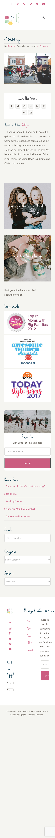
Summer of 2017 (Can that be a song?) (25, 486)
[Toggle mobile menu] (49, 17)
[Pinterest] (10, 633)
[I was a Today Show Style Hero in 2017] (27, 372)
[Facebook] (10, 623)
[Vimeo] (10, 644)
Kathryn (11, 46)
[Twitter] (10, 638)
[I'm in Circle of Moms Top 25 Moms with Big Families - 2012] (27, 313)
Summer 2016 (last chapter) (20, 509)
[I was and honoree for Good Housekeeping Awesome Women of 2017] (27, 337)
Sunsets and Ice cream (18, 516)
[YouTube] (10, 649)
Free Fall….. (11, 494)
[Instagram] (10, 628)
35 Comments (43, 46)
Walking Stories (14, 501)
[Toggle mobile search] (43, 17)
